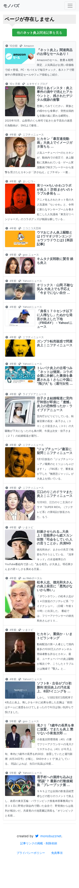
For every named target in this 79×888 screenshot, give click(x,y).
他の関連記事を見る (39, 32)
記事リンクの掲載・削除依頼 (38, 843)
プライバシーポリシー (31, 852)
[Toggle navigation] (70, 6)
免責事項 (57, 852)
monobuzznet (50, 836)
